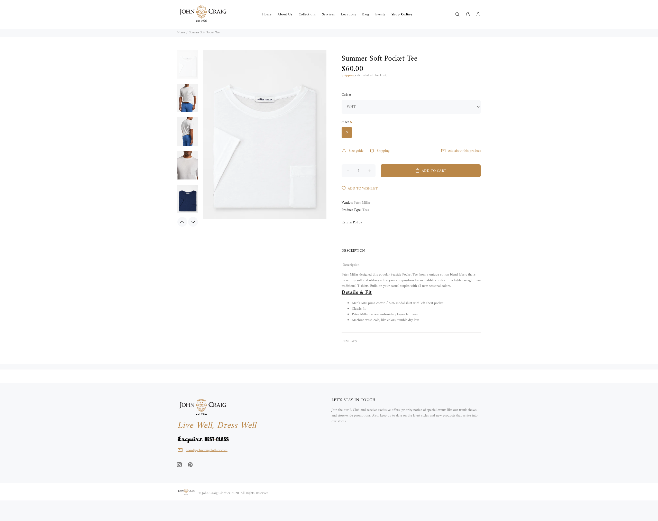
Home (181, 32)
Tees (365, 210)
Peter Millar (362, 203)
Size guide (356, 151)
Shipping (348, 75)
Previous (182, 222)
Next (193, 222)
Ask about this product (464, 151)
